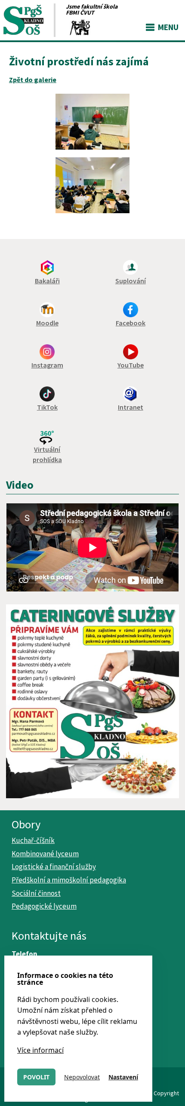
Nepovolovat (82, 1077)
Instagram (47, 365)
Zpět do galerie (32, 79)
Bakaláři (47, 280)
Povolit (36, 1077)
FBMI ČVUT (80, 12)
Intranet (130, 407)
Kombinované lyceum (45, 853)
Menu (168, 27)
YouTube (130, 365)
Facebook (130, 323)
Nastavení (123, 1077)
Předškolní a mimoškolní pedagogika (69, 880)
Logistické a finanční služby (54, 866)
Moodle (47, 323)
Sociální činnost (36, 893)
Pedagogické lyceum (44, 906)
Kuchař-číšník (33, 840)
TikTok (47, 407)
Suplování (130, 280)
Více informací (40, 1050)
